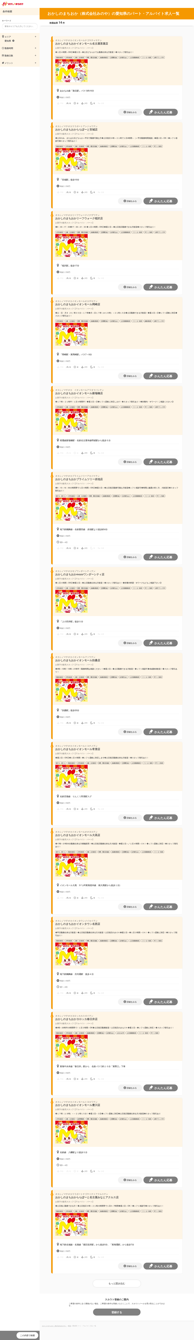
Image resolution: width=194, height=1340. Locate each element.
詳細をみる (132, 112)
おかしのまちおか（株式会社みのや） (54, 1326)
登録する (117, 1312)
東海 (69, 1326)
